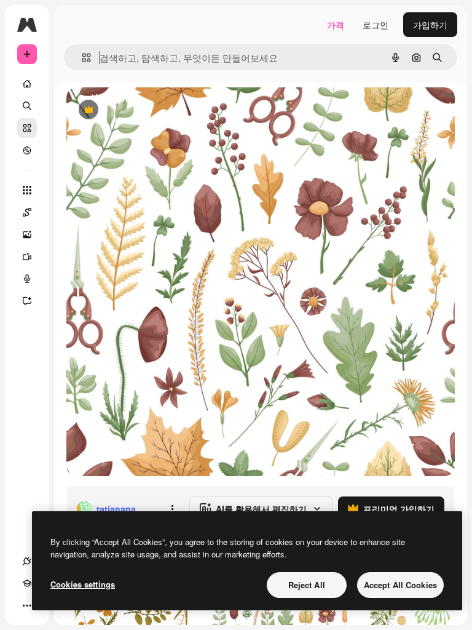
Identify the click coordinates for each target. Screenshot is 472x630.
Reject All (306, 585)
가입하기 (430, 24)
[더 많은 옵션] (172, 508)
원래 (137, 110)
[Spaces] (27, 212)
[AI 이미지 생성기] (27, 234)
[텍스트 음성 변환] (27, 279)
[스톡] (27, 128)
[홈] (27, 84)
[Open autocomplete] (81, 57)
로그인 (375, 24)
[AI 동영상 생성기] (27, 256)
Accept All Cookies (400, 585)
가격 (335, 24)
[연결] (27, 561)
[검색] (27, 106)
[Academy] (27, 583)
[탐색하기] (27, 150)
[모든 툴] (27, 190)
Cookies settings (82, 584)
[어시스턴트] (27, 301)
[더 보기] (27, 605)
